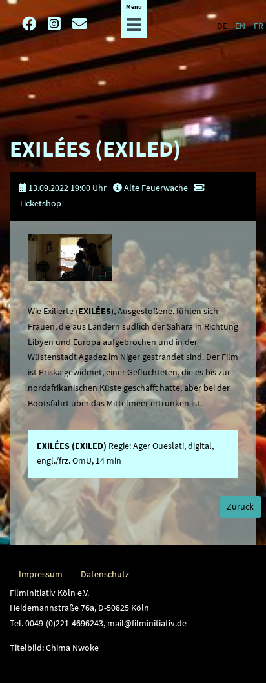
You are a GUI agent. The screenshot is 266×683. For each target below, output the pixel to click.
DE (223, 26)
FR (258, 26)
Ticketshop (40, 203)
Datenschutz (105, 574)
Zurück (240, 506)
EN (241, 26)
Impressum (41, 574)
